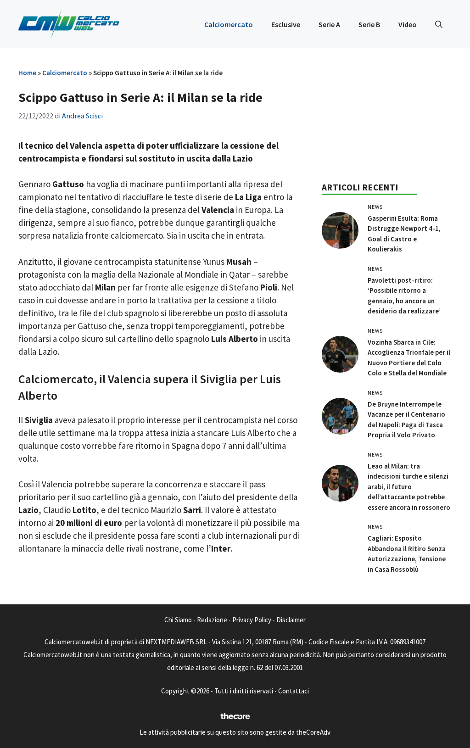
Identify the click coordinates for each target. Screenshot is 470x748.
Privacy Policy (251, 619)
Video (407, 24)
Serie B (369, 24)
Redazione (212, 619)
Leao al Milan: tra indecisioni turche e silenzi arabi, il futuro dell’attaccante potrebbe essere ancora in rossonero (409, 487)
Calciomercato (228, 24)
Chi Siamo (178, 619)
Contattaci (293, 691)
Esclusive (285, 24)
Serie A (329, 24)
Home (27, 72)
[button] (439, 24)
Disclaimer (291, 619)
